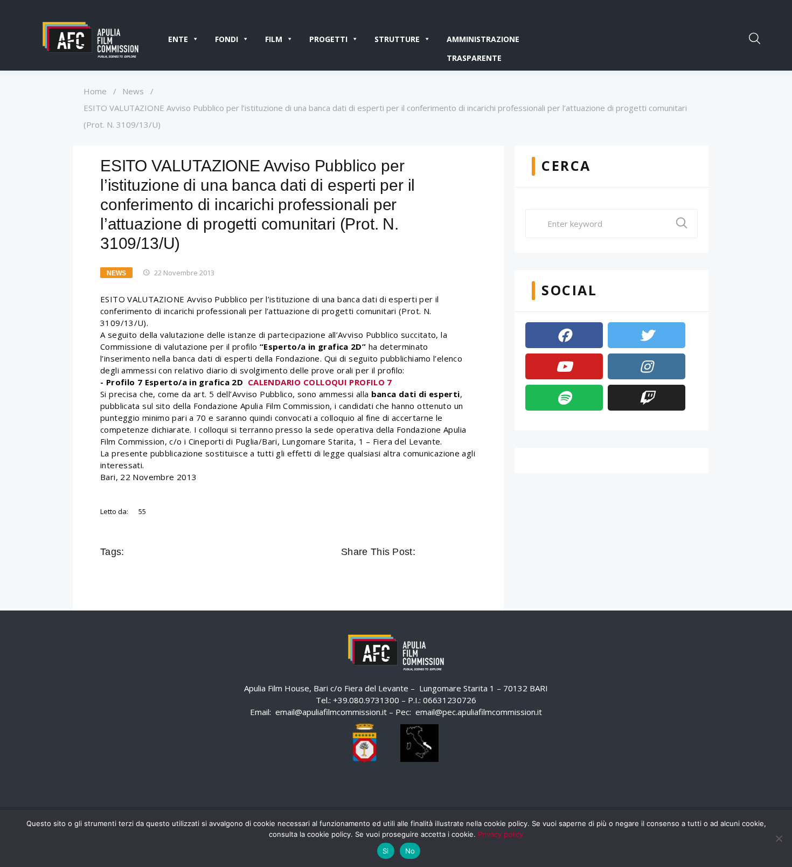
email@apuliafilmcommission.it (331, 711)
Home (95, 91)
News (133, 91)
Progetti (328, 39)
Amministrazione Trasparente (483, 41)
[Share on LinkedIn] (470, 551)
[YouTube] (564, 366)
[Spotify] (564, 398)
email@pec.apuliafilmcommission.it (478, 711)
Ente (178, 39)
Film (273, 39)
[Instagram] (646, 366)
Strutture (397, 39)
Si (386, 851)
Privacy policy (500, 834)
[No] (778, 838)
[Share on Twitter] (440, 551)
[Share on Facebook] (425, 551)
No (410, 851)
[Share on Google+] (455, 551)
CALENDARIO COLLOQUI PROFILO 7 (320, 382)
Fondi (226, 39)
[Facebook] (564, 335)
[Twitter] (646, 335)
